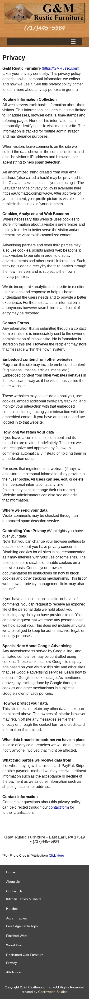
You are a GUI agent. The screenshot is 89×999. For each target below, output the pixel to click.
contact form (59, 807)
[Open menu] (73, 41)
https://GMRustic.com (60, 68)
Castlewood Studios (52, 992)
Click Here (56, 855)
